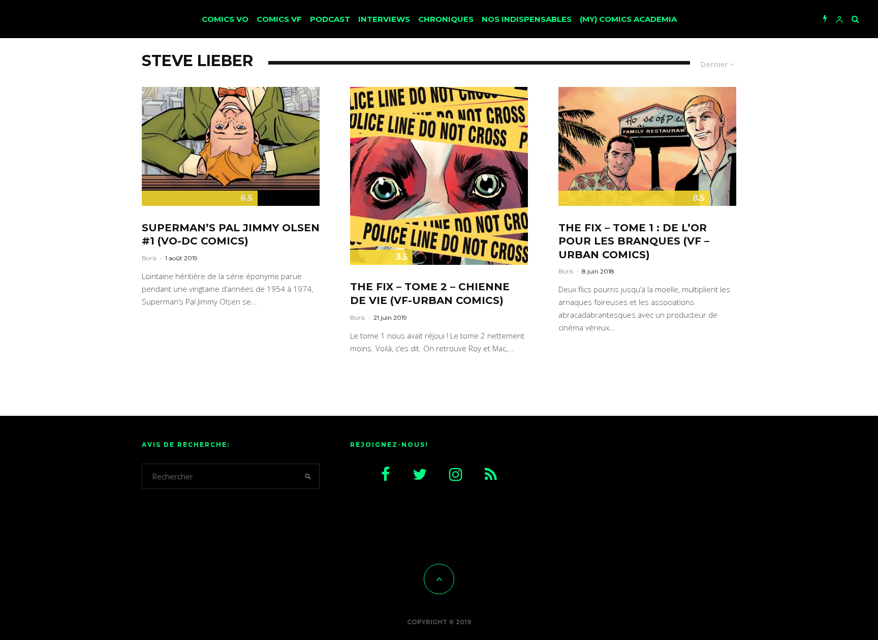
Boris (149, 258)
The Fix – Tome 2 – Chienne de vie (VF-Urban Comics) (430, 294)
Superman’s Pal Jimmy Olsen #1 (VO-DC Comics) (231, 235)
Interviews (384, 19)
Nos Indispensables (527, 19)
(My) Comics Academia (628, 19)
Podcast (330, 19)
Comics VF (279, 19)
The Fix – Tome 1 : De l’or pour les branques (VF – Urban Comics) (633, 241)
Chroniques (446, 19)
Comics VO (225, 19)
